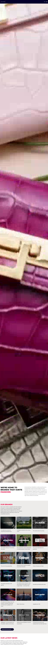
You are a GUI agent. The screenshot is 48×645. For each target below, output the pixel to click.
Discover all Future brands (6, 629)
